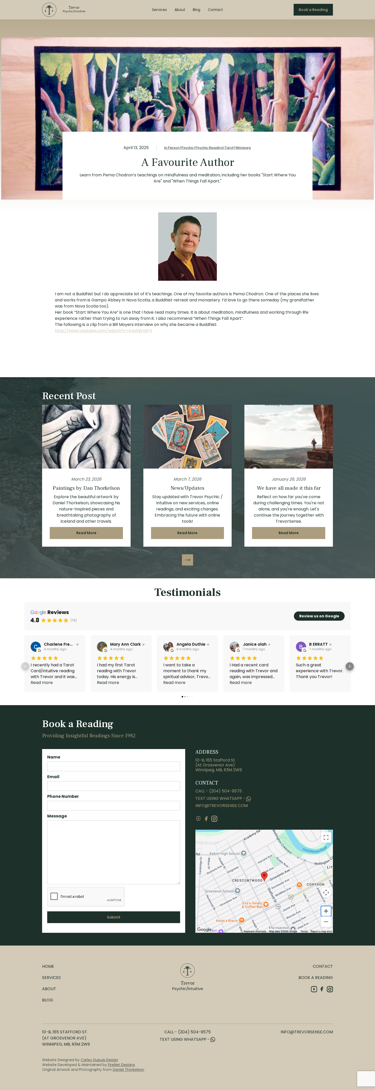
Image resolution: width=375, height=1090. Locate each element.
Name (53, 757)
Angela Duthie (191, 644)
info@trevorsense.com (221, 805)
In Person (172, 147)
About (179, 9)
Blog (196, 9)
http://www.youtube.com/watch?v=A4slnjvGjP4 (103, 331)
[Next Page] (187, 560)
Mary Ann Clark (125, 644)
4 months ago (55, 649)
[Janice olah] (235, 647)
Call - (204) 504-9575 (218, 791)
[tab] (182, 696)
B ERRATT (318, 644)
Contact (215, 9)
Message (57, 816)
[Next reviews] (350, 666)
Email (53, 777)
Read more (42, 682)
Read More (86, 532)
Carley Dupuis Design (99, 1059)
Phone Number (63, 796)
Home (48, 966)
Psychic (187, 147)
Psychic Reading (209, 147)
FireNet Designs (121, 1064)
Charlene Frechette (59, 644)
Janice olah (255, 644)
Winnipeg (243, 147)
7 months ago (254, 649)
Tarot (229, 147)
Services (159, 9)
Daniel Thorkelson (128, 1069)
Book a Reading (313, 9)
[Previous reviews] (25, 666)
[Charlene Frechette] (36, 647)
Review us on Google (319, 616)
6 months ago (188, 649)
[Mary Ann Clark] (102, 647)
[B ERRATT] (301, 647)
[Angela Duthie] (168, 647)
